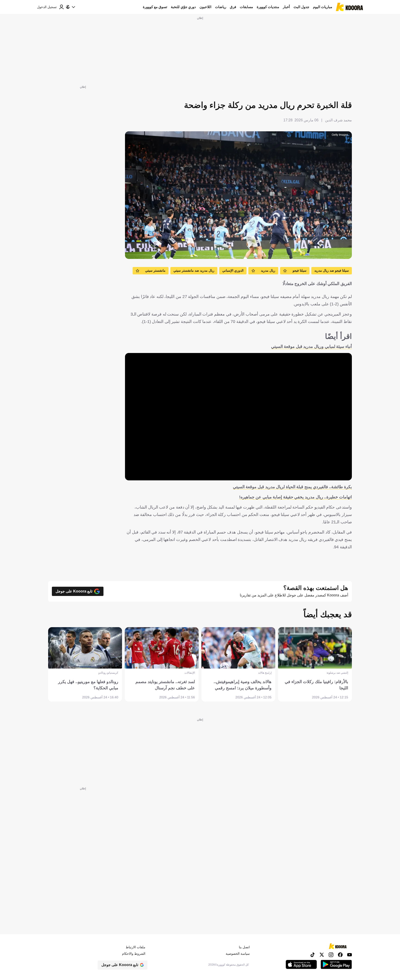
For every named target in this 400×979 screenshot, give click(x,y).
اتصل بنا (244, 947)
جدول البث (301, 7)
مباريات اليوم (322, 7)
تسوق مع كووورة (155, 7)
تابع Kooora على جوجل (74, 591)
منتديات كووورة (268, 7)
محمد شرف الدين (338, 120)
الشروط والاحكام (133, 953)
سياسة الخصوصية (238, 953)
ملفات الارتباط (135, 947)
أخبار (286, 7)
